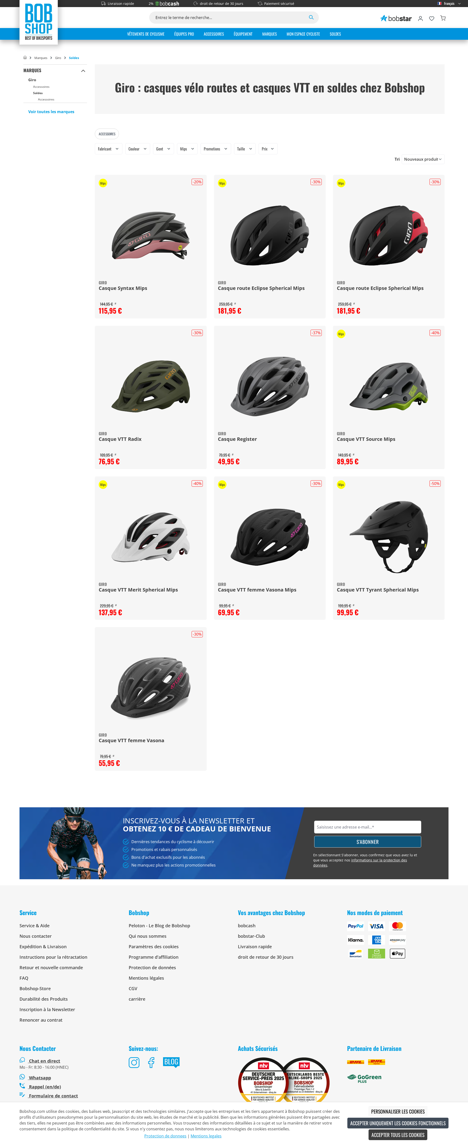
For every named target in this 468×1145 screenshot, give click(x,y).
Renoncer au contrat (41, 1020)
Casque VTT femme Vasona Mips (257, 590)
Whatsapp (39, 1078)
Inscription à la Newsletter (47, 1009)
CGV (133, 988)
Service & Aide (34, 925)
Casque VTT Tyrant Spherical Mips (378, 590)
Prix (265, 149)
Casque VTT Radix (120, 439)
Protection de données (152, 967)
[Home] (25, 58)
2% (151, 3)
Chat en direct (44, 1061)
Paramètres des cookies (154, 946)
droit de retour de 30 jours (221, 3)
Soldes (38, 93)
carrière (137, 999)
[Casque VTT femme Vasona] (151, 687)
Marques (32, 70)
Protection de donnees (165, 1136)
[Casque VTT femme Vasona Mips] (270, 537)
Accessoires (41, 87)
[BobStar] (396, 17)
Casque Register (237, 439)
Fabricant (105, 149)
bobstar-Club (251, 936)
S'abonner (368, 841)
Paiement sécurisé (279, 3)
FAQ (24, 978)
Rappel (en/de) (44, 1087)
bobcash (246, 925)
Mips (184, 149)
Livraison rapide (121, 3)
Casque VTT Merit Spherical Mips (138, 590)
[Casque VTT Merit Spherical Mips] (151, 537)
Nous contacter (36, 936)
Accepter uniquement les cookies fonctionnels (398, 1123)
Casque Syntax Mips (123, 288)
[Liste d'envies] (431, 17)
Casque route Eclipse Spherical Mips (261, 288)
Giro (32, 79)
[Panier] (442, 17)
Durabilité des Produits (44, 999)
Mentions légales (146, 978)
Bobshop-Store (35, 988)
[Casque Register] (270, 386)
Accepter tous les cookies (397, 1134)
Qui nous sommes (147, 936)
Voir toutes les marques (51, 111)
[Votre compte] (420, 17)
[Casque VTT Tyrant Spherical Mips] (389, 537)
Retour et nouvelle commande (51, 967)
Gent (160, 149)
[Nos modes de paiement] (397, 941)
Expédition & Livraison (43, 946)
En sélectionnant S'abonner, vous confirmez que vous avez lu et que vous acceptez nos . (365, 860)
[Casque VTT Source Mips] (389, 386)
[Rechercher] (311, 17)
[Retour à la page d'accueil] (39, 21)
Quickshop (150, 246)
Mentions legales (206, 1136)
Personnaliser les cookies (398, 1111)
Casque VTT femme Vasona (131, 741)
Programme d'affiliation (153, 957)
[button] (83, 70)
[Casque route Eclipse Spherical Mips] (270, 235)
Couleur (134, 149)
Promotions (212, 149)
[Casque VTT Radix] (151, 386)
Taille (241, 149)
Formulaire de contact (53, 1096)
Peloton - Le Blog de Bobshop (159, 925)
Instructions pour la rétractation (53, 957)
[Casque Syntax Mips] (151, 235)
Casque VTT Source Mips (366, 439)
